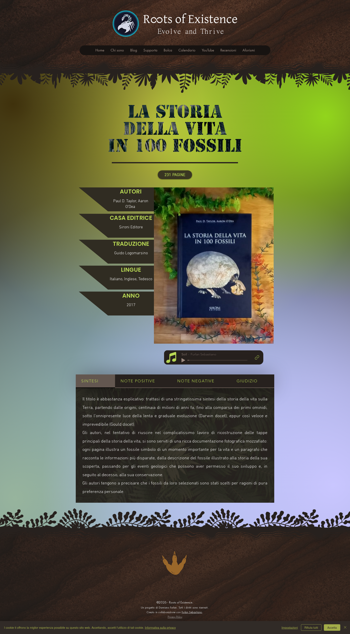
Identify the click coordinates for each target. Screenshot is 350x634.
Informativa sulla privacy (160, 627)
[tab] (95, 381)
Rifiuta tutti (311, 627)
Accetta (332, 627)
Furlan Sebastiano (192, 612)
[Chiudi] (345, 627)
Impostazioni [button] (290, 627)
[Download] (257, 357)
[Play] (183, 360)
